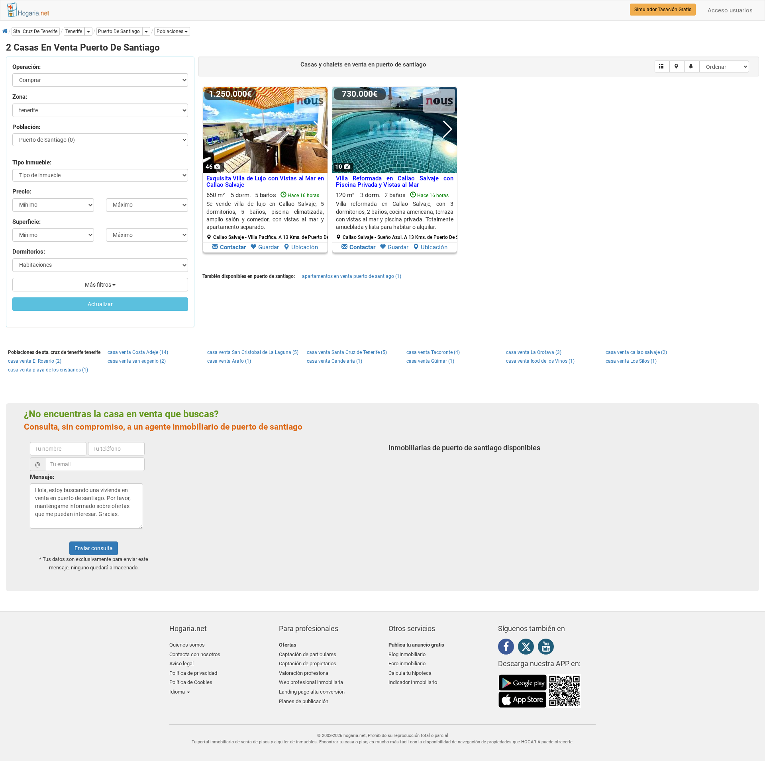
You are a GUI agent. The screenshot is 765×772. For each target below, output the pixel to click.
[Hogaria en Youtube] (548, 648)
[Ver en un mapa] (677, 66)
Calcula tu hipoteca (410, 673)
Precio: (21, 191)
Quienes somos (187, 645)
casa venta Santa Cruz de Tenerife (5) (347, 352)
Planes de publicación (303, 701)
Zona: (19, 96)
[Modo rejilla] (662, 66)
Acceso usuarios (730, 10)
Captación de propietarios (307, 663)
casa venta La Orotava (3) (533, 352)
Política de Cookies (190, 682)
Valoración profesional (304, 673)
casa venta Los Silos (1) (631, 361)
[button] (172, 31)
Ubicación (304, 247)
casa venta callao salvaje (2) (636, 352)
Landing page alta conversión (312, 692)
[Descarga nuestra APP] (540, 690)
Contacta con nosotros (194, 654)
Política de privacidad (193, 673)
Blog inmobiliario (407, 654)
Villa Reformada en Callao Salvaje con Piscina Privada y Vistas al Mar (394, 182)
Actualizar (100, 304)
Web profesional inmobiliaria (311, 682)
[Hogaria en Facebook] (508, 648)
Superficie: (26, 221)
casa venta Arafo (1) (229, 361)
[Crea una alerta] (692, 66)
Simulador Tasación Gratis (662, 9)
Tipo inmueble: (31, 162)
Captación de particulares (307, 654)
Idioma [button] (177, 692)
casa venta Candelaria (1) (334, 361)
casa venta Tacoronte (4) (433, 352)
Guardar (268, 247)
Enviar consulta (94, 548)
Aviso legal (181, 663)
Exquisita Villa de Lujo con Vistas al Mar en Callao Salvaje (265, 182)
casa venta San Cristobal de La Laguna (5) (252, 352)
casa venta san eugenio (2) (137, 361)
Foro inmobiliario (407, 663)
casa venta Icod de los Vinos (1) (540, 361)
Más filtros (98, 284)
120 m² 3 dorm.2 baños (397, 216)
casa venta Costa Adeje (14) (138, 352)
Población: (26, 127)
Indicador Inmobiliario (412, 682)
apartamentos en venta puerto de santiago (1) (351, 276)
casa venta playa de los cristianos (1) (48, 370)
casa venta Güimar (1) (430, 361)
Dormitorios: (28, 251)
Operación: (26, 66)
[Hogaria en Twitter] (528, 648)
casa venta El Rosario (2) (34, 361)
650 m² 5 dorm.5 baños (268, 216)
